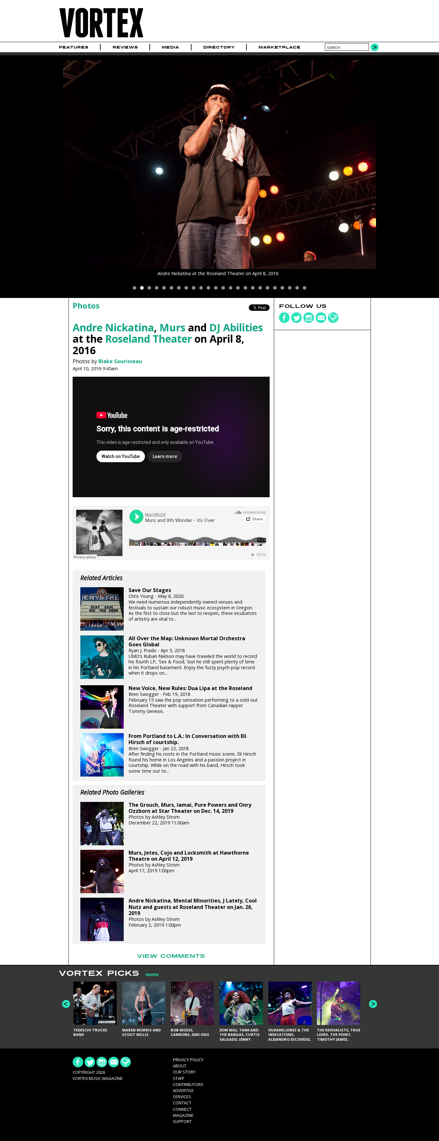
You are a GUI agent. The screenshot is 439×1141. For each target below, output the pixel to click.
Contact (182, 1103)
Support (182, 1121)
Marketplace (279, 47)
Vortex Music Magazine (98, 1078)
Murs (172, 327)
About (179, 1066)
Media (170, 47)
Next (373, 1004)
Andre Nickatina (113, 327)
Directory (219, 47)
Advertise (183, 1090)
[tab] (148, 975)
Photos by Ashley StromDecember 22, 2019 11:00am (190, 814)
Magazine (183, 1115)
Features (73, 47)
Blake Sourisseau (120, 361)
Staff (178, 1078)
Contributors (188, 1084)
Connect (182, 1109)
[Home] (101, 37)
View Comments (171, 956)
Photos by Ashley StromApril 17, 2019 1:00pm (189, 862)
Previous (66, 1004)
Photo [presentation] (152, 975)
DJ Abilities (236, 327)
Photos (86, 305)
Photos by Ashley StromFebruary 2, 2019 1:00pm (193, 913)
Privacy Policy (188, 1060)
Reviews (125, 47)
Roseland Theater (148, 339)
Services (182, 1097)
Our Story (184, 1072)
